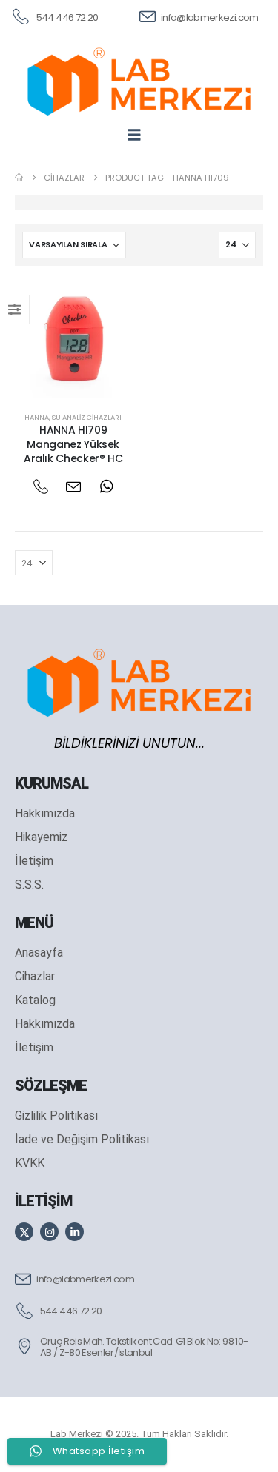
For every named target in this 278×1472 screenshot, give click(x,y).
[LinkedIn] (74, 1231)
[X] (24, 1231)
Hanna (36, 417)
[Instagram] (49, 1231)
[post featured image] (73, 339)
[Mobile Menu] (139, 134)
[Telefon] (40, 487)
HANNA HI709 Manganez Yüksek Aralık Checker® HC (73, 444)
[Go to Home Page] (19, 178)
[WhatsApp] (106, 487)
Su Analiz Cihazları (87, 417)
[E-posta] (73, 487)
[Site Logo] (139, 81)
